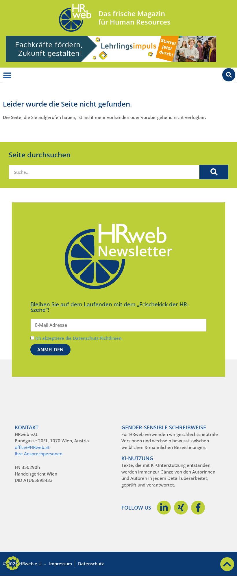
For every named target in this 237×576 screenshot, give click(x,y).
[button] (12, 563)
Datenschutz (91, 563)
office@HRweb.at (32, 447)
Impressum (60, 563)
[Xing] (181, 508)
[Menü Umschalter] (7, 75)
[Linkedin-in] (164, 508)
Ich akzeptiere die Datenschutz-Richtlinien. (79, 338)
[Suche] (213, 172)
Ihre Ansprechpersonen (38, 453)
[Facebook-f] (198, 508)
